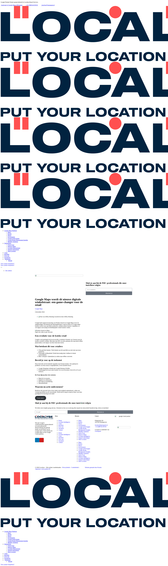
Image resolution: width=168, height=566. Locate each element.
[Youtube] (41, 440)
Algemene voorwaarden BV (43, 469)
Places (80, 423)
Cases (60, 423)
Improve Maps (82, 434)
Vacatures (61, 428)
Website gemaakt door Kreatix (93, 467)
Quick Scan (81, 433)
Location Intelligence (64, 422)
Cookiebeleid (75, 467)
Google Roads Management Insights (84, 429)
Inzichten (61, 425)
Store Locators (82, 439)
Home (60, 420)
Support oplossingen (84, 438)
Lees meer (40, 398)
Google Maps (39, 309)
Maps (79, 420)
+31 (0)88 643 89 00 (100, 426)
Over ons (61, 427)
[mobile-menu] (1, 267)
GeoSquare (98, 431)
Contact (60, 430)
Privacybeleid (66, 467)
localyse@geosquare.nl (101, 425)
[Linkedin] (37, 440)
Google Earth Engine (84, 427)
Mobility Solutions (83, 431)
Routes (80, 422)
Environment (82, 425)
